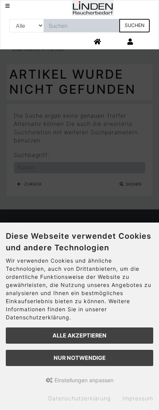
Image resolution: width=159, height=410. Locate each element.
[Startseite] (98, 42)
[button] (130, 42)
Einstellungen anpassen (83, 380)
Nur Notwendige (80, 357)
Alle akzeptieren (79, 335)
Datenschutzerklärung (79, 398)
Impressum (137, 398)
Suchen (134, 25)
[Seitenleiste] (7, 6)
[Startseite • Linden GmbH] (93, 7)
